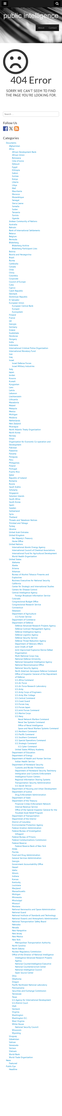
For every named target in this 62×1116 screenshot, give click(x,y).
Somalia (15, 206)
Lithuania (13, 399)
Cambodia (13, 263)
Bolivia (12, 251)
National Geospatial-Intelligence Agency (33, 661)
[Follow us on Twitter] (11, 128)
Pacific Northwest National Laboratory (29, 984)
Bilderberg (14, 242)
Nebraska (16, 924)
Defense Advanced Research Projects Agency (35, 625)
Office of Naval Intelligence (30, 725)
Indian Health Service (25, 761)
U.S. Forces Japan (22, 707)
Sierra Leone (17, 203)
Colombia (13, 275)
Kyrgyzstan (14, 384)
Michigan (13, 414)
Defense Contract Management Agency (32, 628)
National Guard (19, 912)
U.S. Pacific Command (24, 734)
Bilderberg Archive (20, 245)
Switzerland (14, 510)
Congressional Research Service (26, 604)
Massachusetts (18, 891)
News (8, 1060)
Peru (11, 459)
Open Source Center (24, 972)
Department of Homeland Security (27, 764)
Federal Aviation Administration (26, 827)
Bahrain (12, 227)
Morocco (16, 194)
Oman (11, 438)
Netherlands (14, 420)
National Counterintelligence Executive (33, 963)
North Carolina (19, 945)
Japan (11, 372)
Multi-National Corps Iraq (27, 655)
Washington (17, 1015)
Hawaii (15, 867)
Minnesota (17, 897)
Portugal (13, 468)
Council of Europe (17, 281)
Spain (11, 505)
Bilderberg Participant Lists (24, 248)
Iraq (11, 357)
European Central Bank (22, 305)
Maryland (16, 888)
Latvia (12, 390)
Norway (12, 435)
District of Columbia (21, 821)
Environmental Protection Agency (27, 824)
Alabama (16, 562)
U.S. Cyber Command (27, 746)
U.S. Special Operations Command (30, 740)
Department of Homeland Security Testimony (35, 770)
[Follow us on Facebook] (5, 128)
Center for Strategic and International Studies (33, 586)
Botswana (16, 157)
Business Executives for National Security (31, 580)
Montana (16, 906)
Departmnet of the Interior (24, 818)
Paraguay (13, 456)
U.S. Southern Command (26, 737)
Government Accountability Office (27, 864)
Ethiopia (16, 170)
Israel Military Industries (23, 366)
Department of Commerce (23, 619)
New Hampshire (19, 930)
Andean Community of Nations (23, 221)
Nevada (15, 927)
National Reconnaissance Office (29, 664)
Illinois (15, 873)
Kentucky (16, 882)
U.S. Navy (19, 716)
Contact (53, 27)
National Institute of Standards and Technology (34, 915)
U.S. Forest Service (23, 616)
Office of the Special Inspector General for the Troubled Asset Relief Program (36, 811)
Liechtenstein (15, 396)
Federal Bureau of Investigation (26, 830)
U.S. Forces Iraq (22, 704)
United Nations (16, 544)
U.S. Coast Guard (22, 701)
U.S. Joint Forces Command (27, 710)
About (41, 27)
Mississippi (17, 900)
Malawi (12, 405)
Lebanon (13, 393)
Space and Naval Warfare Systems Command (38, 728)
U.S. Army (19, 689)
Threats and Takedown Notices (23, 520)
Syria (11, 514)
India (11, 342)
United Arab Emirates (19, 532)
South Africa (14, 499)
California (16, 583)
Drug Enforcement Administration (30, 794)
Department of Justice (22, 791)
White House (18, 1024)
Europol (15, 308)
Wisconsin (16, 1030)
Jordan (12, 375)
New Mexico (17, 936)
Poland (12, 465)
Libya (14, 185)
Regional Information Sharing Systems (32, 779)
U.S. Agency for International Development (31, 999)
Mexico (12, 411)
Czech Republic (16, 290)
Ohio (14, 975)
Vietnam (13, 1051)
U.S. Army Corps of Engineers (28, 692)
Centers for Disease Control (24, 589)
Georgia (12, 323)
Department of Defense (22, 622)
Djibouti (16, 163)
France (12, 317)
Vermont (16, 1008)
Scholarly (13, 489)
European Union (16, 302)
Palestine (13, 450)
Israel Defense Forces (21, 363)
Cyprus (12, 287)
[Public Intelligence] (31, 15)
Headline (13, 1069)
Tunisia (15, 215)
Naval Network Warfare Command (33, 719)
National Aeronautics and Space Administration (34, 909)
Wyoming (16, 1033)
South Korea (14, 502)
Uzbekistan (14, 1039)
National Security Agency (26, 668)
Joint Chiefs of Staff (24, 646)
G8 (10, 320)
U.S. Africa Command (24, 680)
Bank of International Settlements (24, 230)
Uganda (15, 218)
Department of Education (23, 752)
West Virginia (18, 1021)
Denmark (13, 293)
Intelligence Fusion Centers (27, 776)
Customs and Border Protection (29, 767)
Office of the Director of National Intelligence (33, 954)
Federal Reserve (19, 843)
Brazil (11, 257)
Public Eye (11, 1066)
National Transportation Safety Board (29, 921)
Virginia (15, 1011)
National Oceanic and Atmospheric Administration (35, 918)
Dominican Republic (18, 296)
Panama (12, 453)
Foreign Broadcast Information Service (32, 595)
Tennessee (16, 993)
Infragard (19, 833)
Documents (11, 142)
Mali (14, 188)
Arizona (15, 568)
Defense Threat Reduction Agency (30, 640)
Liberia (15, 182)
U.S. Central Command (25, 698)
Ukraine (12, 529)
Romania (13, 480)
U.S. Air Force (21, 683)
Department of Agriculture (24, 613)
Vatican (12, 1042)
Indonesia (13, 345)
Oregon (15, 981)
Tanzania (16, 212)
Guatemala (14, 332)
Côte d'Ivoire (18, 160)
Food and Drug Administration (26, 855)
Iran (11, 354)
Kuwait (12, 381)
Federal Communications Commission (29, 839)
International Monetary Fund (22, 351)
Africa (11, 148)
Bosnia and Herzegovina (20, 254)
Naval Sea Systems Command (31, 722)
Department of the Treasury (24, 800)
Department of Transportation (25, 815)
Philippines (14, 462)
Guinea (15, 176)
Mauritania (17, 191)
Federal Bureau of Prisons (24, 836)
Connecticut (17, 607)
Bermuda (13, 239)
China (11, 272)
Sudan (15, 209)
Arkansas (16, 571)
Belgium (13, 236)
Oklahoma (16, 978)
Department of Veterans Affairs (29, 643)
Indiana (15, 876)
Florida (15, 852)
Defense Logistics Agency (26, 634)
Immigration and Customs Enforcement (33, 773)
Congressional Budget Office (25, 601)
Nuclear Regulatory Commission (26, 951)
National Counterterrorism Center (30, 966)
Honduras (13, 335)
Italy (11, 369)
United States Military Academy (29, 749)
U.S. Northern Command (26, 731)
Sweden (12, 507)
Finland (12, 314)
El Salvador (14, 299)
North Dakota (18, 948)
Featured (13, 1063)
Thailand (13, 517)
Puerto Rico (14, 471)
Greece (12, 329)
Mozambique (18, 197)
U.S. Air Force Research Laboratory (30, 686)
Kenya (15, 179)
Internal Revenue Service (26, 806)
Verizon (12, 1048)
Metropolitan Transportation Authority (33, 942)
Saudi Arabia (15, 486)
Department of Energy (22, 755)
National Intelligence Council (28, 969)
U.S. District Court (20, 1002)
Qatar (11, 474)
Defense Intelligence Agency (28, 631)
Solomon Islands (16, 496)
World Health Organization (24, 556)
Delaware (16, 610)
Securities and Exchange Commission (29, 990)
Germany (13, 326)
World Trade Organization (21, 1057)
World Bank (14, 1054)
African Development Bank (24, 151)
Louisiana (16, 885)
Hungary (13, 339)
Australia (13, 224)
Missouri (16, 903)
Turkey (12, 526)
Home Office (17, 541)
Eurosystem (17, 311)
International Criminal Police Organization (28, 348)
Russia (12, 483)
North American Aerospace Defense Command (36, 671)
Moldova (13, 417)
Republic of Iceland (18, 477)
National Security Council (26, 1027)
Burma (12, 260)
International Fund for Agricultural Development (34, 553)
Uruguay (13, 1036)
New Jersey (17, 933)
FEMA (14, 849)
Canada (12, 266)
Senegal (15, 200)
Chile (11, 269)
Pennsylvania (18, 987)
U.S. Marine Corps (23, 713)
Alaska (15, 565)
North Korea (14, 432)
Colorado (16, 598)
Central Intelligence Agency (24, 592)
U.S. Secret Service (23, 785)
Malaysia (13, 408)
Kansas (15, 879)
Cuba (11, 284)
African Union (18, 154)
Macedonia (14, 402)
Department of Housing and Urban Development (34, 788)
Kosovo (12, 378)
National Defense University (28, 658)
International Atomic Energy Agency (28, 547)
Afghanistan (14, 145)
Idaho (14, 870)
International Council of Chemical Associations (33, 550)
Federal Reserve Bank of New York (30, 846)
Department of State (21, 797)
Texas (14, 996)
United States (15, 559)
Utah (14, 1005)
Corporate (13, 278)
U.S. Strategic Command (26, 743)
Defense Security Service (26, 637)
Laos (11, 387)
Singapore (13, 493)
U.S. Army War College (25, 695)
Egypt (14, 167)
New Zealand (15, 423)
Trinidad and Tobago (18, 523)
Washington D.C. (19, 1018)
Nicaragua (13, 426)
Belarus (12, 233)
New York (16, 939)
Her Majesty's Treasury (22, 538)
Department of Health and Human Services (31, 758)
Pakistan (13, 447)
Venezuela (13, 1045)
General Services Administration (26, 858)
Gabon (15, 173)
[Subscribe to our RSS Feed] (16, 128)
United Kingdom (16, 535)
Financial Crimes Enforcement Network (33, 803)
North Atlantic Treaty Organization (25, 429)
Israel (11, 360)
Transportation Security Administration (33, 782)
